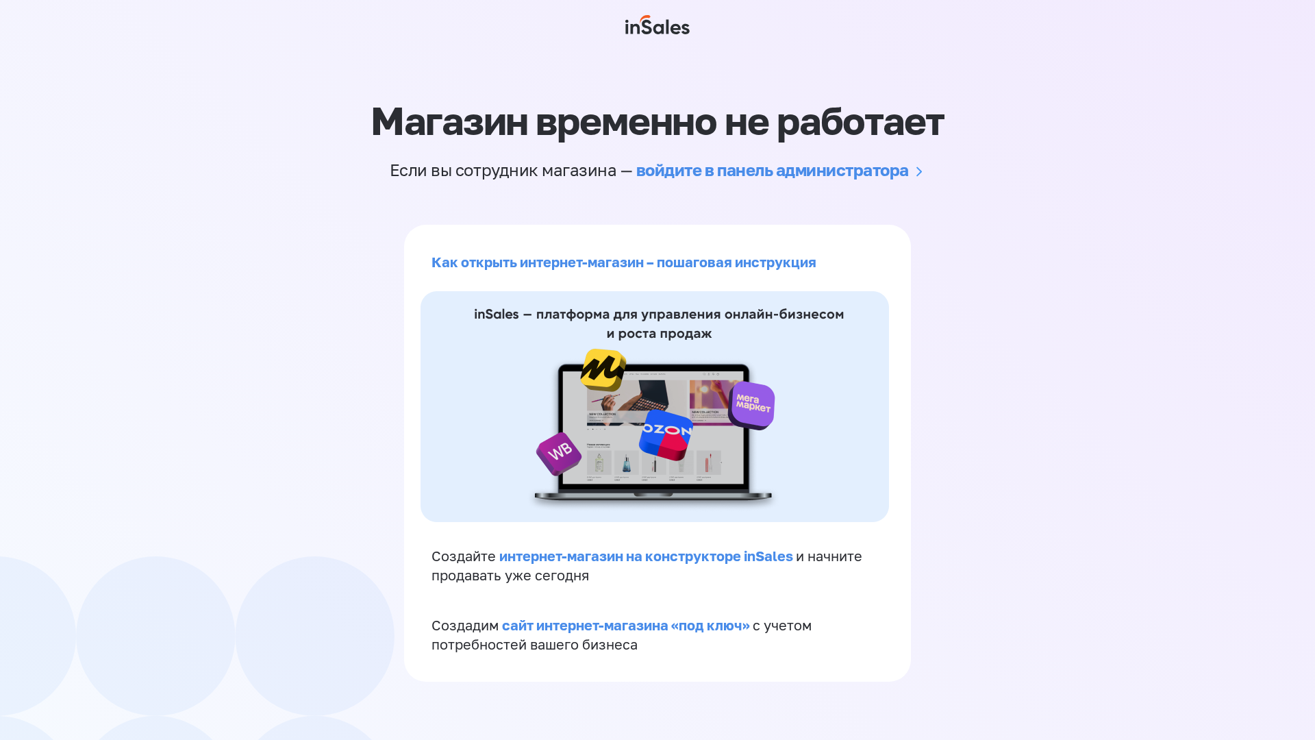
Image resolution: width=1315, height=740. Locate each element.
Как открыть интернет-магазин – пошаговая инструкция (623, 262)
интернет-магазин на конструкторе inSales (647, 555)
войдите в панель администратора (772, 170)
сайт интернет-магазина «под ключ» (627, 625)
